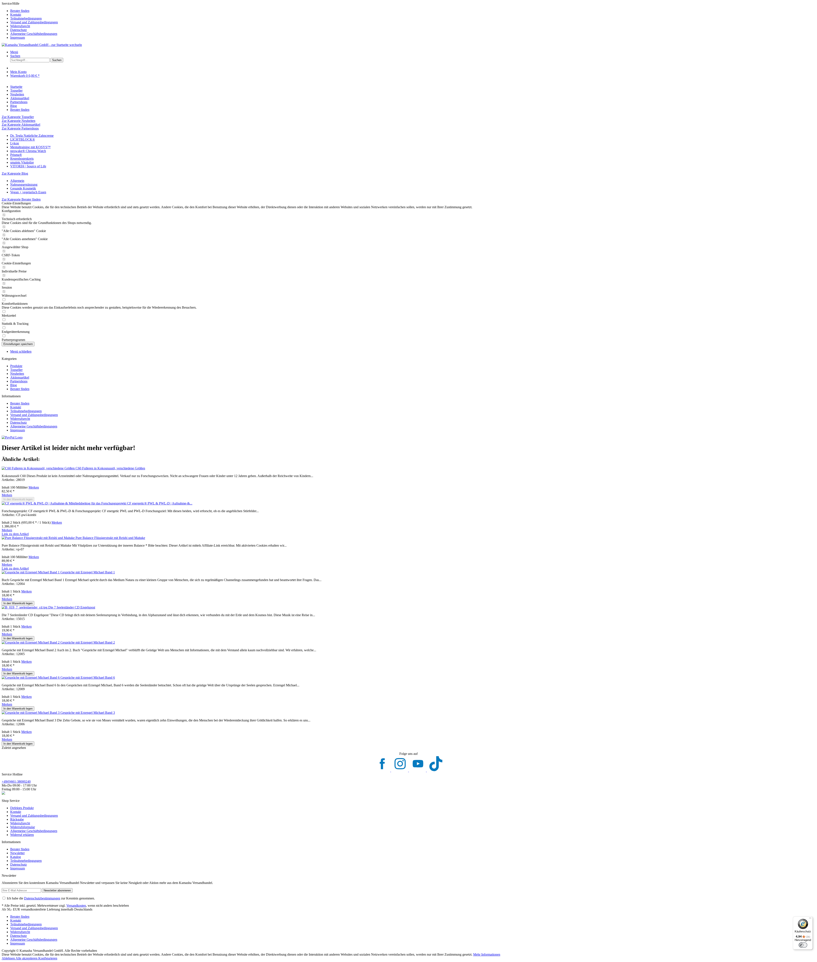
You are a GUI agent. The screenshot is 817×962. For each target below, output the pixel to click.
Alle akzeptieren (27, 958)
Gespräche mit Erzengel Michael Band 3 (87, 712)
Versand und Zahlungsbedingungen (34, 22)
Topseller (16, 370)
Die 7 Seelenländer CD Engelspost (71, 607)
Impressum (17, 37)
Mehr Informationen (486, 954)
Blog (13, 385)
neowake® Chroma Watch (28, 151)
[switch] (803, 945)
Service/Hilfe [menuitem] (30, 20)
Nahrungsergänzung (23, 184)
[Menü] (810, 919)
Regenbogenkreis (22, 158)
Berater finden (19, 11)
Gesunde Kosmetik (23, 188)
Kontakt (15, 14)
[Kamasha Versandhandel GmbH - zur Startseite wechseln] (42, 45)
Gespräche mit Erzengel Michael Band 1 (87, 572)
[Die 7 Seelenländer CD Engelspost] (25, 607)
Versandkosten (76, 905)
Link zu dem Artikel (15, 534)
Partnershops (18, 381)
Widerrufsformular (22, 827)
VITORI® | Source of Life (28, 166)
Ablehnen (9, 958)
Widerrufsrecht (20, 26)
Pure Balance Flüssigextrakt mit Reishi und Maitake (110, 538)
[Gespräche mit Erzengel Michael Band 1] (31, 572)
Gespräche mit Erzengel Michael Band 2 (87, 642)
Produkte (16, 366)
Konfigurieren (47, 958)
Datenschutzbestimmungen (42, 898)
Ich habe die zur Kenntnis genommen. (51, 898)
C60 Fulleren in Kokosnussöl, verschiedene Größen (110, 468)
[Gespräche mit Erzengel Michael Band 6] (31, 677)
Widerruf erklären (22, 835)
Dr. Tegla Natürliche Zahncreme (32, 135)
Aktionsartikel (19, 377)
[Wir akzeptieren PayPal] (12, 437)
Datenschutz (18, 30)
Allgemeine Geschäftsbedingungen (33, 34)
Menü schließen (20, 351)
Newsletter (17, 853)
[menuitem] (412, 11)
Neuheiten (17, 373)
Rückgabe (17, 819)
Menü (14, 52)
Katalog (15, 857)
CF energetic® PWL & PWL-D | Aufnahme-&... (159, 503)
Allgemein (17, 180)
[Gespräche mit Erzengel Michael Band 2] (31, 642)
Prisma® (16, 155)
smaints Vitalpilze (22, 162)
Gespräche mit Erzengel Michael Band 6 (87, 677)
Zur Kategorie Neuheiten (18, 121)
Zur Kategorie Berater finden (21, 199)
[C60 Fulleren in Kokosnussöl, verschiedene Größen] (39, 468)
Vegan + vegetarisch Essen (28, 192)
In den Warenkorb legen (18, 499)
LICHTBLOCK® (22, 139)
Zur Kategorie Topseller (18, 117)
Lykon (14, 143)
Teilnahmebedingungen (26, 18)
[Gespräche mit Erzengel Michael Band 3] (31, 712)
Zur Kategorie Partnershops (20, 128)
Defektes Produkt (22, 808)
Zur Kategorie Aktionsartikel (21, 124)
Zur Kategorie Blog (15, 173)
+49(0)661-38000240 (16, 781)
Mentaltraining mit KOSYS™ (30, 147)
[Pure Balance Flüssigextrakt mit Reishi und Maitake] (39, 538)
